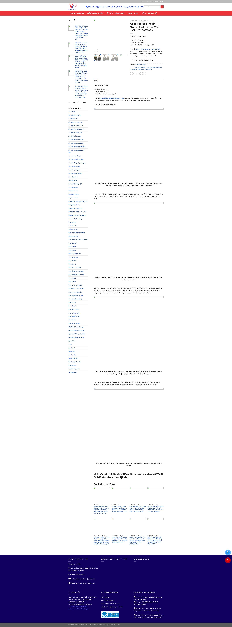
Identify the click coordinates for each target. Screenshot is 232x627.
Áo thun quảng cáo (74, 170)
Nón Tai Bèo (72, 320)
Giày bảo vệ (72, 222)
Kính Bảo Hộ (72, 243)
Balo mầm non (72, 180)
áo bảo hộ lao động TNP (152, 67)
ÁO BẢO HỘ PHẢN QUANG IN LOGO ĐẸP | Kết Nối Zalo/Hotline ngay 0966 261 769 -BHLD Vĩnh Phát (155, 509)
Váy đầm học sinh (74, 369)
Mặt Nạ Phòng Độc (74, 253)
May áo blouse (73, 257)
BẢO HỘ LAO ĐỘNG (77, 13)
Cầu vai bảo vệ (73, 187)
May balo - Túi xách (74, 267)
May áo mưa (72, 260)
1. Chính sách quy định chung (77, 606)
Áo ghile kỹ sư (72, 118)
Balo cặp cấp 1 (73, 177)
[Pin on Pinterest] (141, 73)
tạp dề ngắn (72, 355)
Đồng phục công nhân (75, 208)
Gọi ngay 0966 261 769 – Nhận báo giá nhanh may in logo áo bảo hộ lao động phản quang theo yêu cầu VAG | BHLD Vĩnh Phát (101, 510)
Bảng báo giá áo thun (107, 600)
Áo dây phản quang (74, 115)
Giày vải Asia (72, 225)
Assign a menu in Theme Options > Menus (153, 1)
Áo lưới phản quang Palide (76, 146)
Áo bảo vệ (71, 111)
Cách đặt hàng (105, 597)
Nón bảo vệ (72, 302)
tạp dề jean (71, 351)
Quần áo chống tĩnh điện (76, 337)
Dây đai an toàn (73, 198)
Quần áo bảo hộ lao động (76, 330)
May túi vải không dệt (75, 285)
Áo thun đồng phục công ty (77, 163)
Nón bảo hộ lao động (75, 299)
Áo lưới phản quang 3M (75, 139)
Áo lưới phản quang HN (75, 143)
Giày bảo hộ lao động (75, 219)
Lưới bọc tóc (72, 246)
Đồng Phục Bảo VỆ (74, 205)
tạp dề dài (71, 348)
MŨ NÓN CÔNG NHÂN (95, 13)
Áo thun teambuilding (75, 173)
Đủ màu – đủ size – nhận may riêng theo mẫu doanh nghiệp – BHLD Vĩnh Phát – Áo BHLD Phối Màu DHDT (119, 509)
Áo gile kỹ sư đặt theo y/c (76, 129)
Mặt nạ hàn (72, 250)
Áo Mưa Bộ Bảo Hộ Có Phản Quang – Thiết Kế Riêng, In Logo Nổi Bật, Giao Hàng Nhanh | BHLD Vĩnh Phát (138, 509)
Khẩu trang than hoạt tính (76, 232)
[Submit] (162, 7)
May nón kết (72, 278)
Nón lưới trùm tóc (74, 316)
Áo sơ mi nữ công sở (74, 156)
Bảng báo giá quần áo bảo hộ (110, 603)
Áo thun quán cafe (74, 166)
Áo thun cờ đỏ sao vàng (75, 159)
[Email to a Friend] (138, 73)
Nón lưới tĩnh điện (74, 313)
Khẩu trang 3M (73, 229)
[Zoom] (96, 50)
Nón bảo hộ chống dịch (75, 295)
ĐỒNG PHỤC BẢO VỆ (149, 13)
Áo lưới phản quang (74, 136)
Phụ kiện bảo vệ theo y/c (76, 327)
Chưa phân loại (73, 191)
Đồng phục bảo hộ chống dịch (77, 201)
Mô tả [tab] (96, 80)
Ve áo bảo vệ (72, 372)
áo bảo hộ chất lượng (140, 67)
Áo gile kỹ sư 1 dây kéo (75, 122)
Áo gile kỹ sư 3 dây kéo (75, 125)
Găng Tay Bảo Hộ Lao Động (77, 215)
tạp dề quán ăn (73, 358)
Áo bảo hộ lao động (74, 108)
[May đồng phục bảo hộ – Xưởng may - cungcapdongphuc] (75, 7)
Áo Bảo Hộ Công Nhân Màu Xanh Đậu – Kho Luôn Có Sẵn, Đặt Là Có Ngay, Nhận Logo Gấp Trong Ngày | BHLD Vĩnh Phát (137, 541)
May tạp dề (72, 281)
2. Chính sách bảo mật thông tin (78, 609)
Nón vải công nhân (74, 323)
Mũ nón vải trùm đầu (75, 292)
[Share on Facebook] (131, 73)
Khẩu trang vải (73, 236)
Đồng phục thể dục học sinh (77, 211)
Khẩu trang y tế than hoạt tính (78, 239)
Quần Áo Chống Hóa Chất (76, 334)
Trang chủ (133, 20)
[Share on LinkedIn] (144, 73)
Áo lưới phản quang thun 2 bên (76, 151)
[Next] (124, 36)
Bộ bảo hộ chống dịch (75, 184)
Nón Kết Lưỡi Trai (74, 309)
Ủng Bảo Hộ (72, 365)
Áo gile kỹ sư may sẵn (75, 132)
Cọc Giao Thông (73, 194)
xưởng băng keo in (109, 624)
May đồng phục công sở (76, 271)
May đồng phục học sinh (76, 274)
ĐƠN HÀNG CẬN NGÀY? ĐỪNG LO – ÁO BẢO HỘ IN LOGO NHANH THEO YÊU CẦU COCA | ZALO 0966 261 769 (154, 541)
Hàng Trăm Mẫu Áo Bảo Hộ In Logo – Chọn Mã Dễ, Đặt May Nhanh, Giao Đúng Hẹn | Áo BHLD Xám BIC (120, 540)
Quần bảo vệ (72, 341)
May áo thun (72, 264)
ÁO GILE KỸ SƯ (133, 13)
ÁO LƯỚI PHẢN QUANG (115, 13)
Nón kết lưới (72, 306)
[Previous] (96, 36)
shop (70, 344)
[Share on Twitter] (134, 73)
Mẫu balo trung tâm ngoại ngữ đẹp (112, 607)
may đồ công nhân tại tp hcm (145, 69)
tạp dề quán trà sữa (74, 362)
